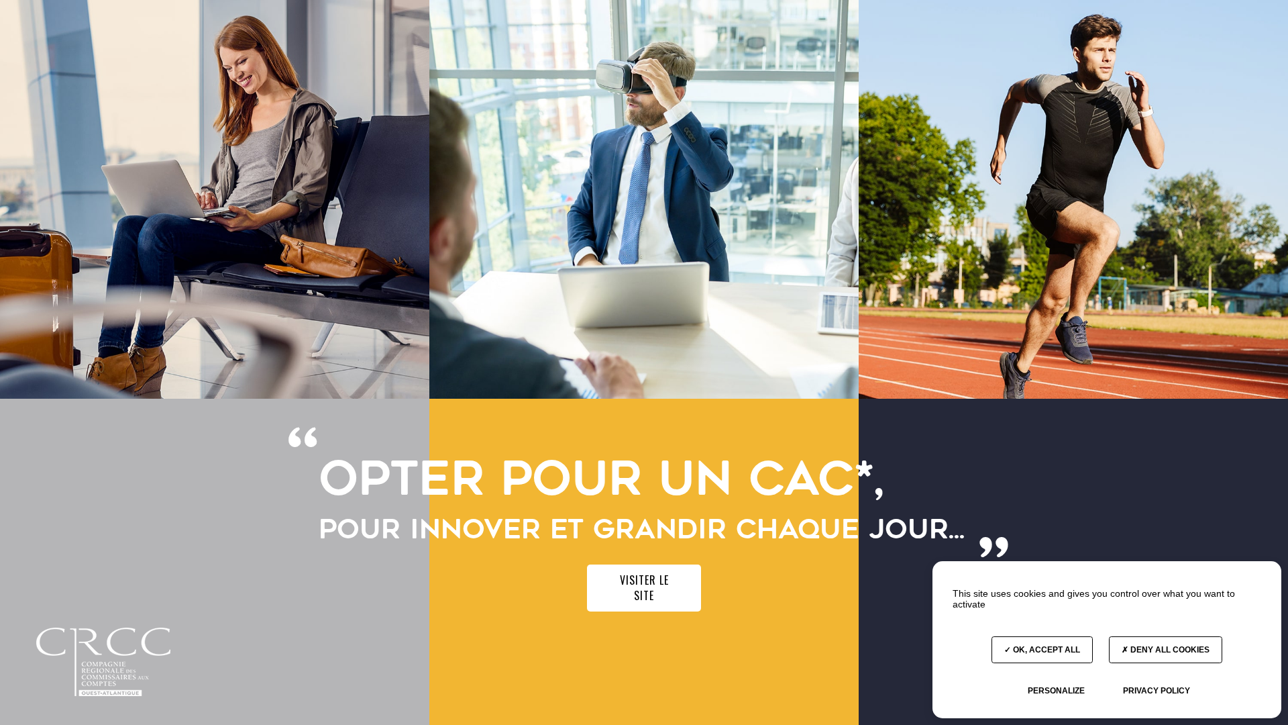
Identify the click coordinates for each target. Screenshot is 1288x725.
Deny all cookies (1169, 650)
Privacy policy (1156, 690)
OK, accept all (1045, 650)
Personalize (1056, 690)
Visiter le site (644, 587)
